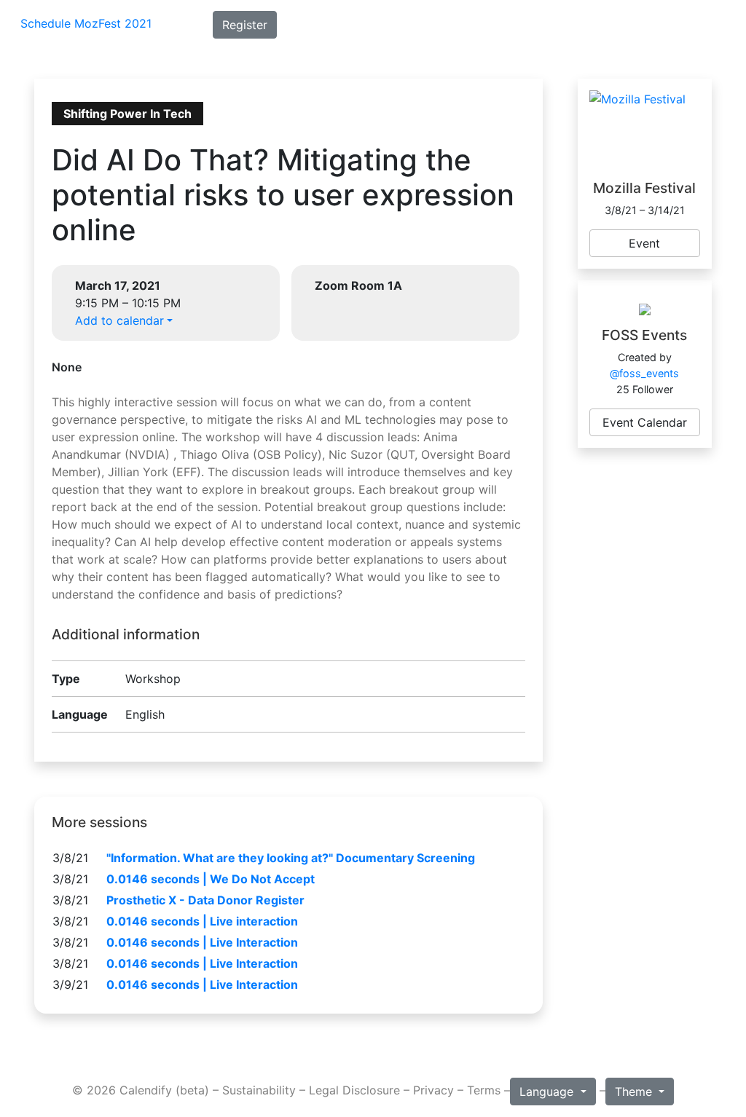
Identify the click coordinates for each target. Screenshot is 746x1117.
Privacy (433, 1090)
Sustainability (259, 1090)
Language (548, 1091)
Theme (635, 1091)
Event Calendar (644, 422)
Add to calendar (119, 320)
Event (644, 243)
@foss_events (644, 373)
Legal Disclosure (354, 1090)
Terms (483, 1090)
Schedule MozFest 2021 (86, 23)
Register (244, 24)
